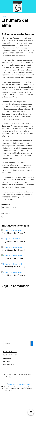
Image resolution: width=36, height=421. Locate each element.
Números (4, 17)
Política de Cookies (10, 352)
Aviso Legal (7, 358)
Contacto (6, 361)
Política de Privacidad (10, 355)
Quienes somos (8, 364)
